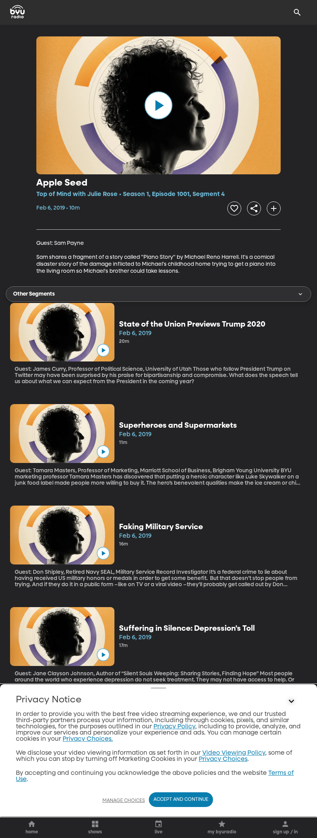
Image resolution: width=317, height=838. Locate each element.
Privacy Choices (223, 759)
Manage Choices (123, 800)
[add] (274, 208)
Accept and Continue (180, 799)
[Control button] (291, 701)
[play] (158, 105)
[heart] (234, 208)
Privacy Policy (174, 727)
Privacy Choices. (88, 739)
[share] (254, 208)
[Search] (297, 12)
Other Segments (34, 294)
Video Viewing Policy (233, 753)
